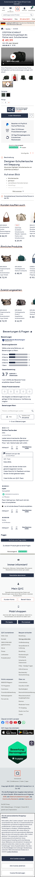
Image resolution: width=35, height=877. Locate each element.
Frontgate (17, 807)
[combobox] (16, 15)
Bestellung (22, 636)
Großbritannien (15, 781)
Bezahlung (22, 651)
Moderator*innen (24, 704)
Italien (22, 781)
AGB (4, 797)
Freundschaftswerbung (8, 692)
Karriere (21, 701)
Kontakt (3, 639)
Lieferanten (4, 654)
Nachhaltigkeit (23, 689)
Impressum (28, 799)
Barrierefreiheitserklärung (27, 692)
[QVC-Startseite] (2, 29)
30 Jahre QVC (25, 19)
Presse (3, 651)
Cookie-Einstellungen (17, 873)
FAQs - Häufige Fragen (26, 666)
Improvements (13, 809)
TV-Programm (5, 686)
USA (8, 781)
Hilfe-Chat (4, 636)
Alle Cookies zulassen (17, 859)
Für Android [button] (26, 622)
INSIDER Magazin (6, 682)
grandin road (4, 809)
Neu (16, 19)
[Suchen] (31, 15)
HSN (2, 807)
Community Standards (10, 799)
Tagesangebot (7, 19)
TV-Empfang (23, 708)
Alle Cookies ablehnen (17, 866)
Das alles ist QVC (24, 686)
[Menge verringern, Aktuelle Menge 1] (2, 102)
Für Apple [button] (9, 622)
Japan (26, 781)
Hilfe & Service (23, 669)
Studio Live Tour (24, 711)
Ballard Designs (9, 807)
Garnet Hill (25, 807)
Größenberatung (24, 642)
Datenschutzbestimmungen (19, 797)
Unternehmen (23, 682)
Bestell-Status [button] (26, 599)
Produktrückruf (5, 658)
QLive (3, 648)
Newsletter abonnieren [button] (17, 575)
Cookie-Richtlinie (12, 851)
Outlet (21, 714)
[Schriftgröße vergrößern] (30, 153)
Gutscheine (4, 689)
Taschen (8, 29)
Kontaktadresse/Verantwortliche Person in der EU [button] (19, 197)
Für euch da (4, 699)
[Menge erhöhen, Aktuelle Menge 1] (9, 102)
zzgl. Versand (13, 43)
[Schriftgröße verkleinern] (33, 153)
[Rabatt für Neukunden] (17, 109)
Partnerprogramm (6, 695)
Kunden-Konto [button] (9, 599)
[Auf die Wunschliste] (31, 115)
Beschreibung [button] (9, 157)
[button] (3, 9)
